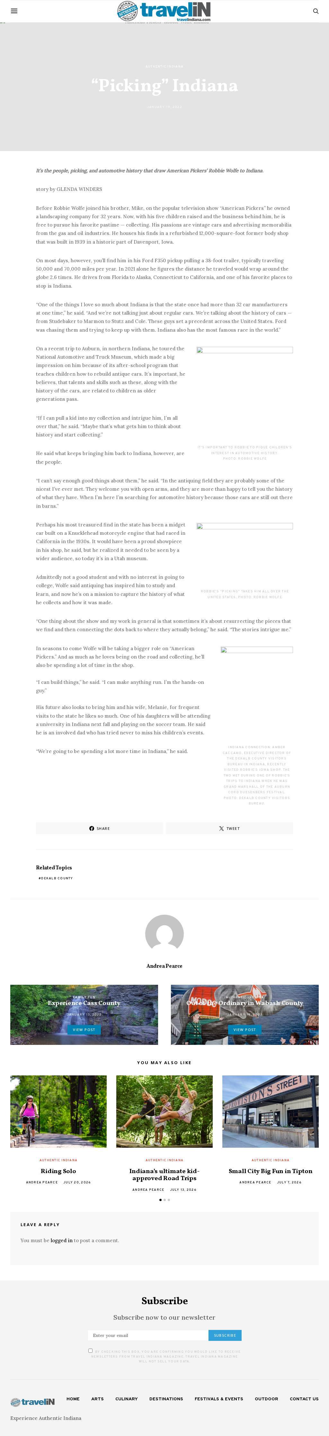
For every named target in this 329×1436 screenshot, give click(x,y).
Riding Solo (58, 1171)
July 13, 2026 (183, 1190)
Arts (97, 1399)
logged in (62, 1240)
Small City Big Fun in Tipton (271, 1171)
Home (73, 1399)
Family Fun (84, 997)
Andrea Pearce (164, 966)
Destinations (166, 1399)
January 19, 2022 (164, 107)
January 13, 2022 (84, 1015)
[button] (160, 1200)
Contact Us (304, 1399)
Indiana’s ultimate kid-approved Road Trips (164, 1175)
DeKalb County (57, 878)
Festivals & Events (219, 1399)
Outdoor (266, 1399)
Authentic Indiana (164, 67)
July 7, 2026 (289, 1182)
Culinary (126, 1399)
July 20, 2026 (77, 1182)
